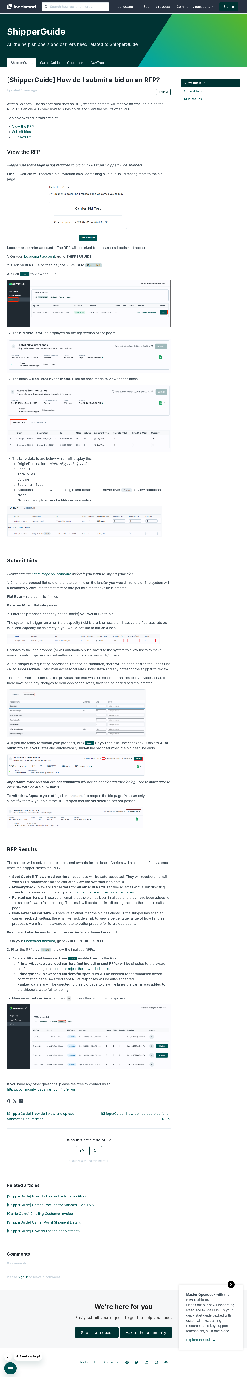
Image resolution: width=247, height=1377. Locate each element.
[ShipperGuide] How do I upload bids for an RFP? (46, 1196)
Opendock (75, 63)
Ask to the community (146, 1332)
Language (126, 6)
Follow (163, 92)
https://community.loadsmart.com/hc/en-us (41, 1089)
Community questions (194, 6)
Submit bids (21, 132)
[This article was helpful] (82, 1150)
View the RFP (23, 126)
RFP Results (21, 137)
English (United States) (97, 1362)
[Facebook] (8, 1101)
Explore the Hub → (201, 1340)
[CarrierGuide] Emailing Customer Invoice (40, 1214)
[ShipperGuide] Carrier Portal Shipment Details (44, 1222)
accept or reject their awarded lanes (105, 892)
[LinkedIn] (21, 1101)
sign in (23, 1277)
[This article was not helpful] (95, 1150)
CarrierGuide (50, 63)
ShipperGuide (22, 63)
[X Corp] (15, 1101)
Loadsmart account (39, 256)
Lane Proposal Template (51, 574)
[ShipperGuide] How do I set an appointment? (43, 1231)
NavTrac (97, 63)
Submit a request (157, 6)
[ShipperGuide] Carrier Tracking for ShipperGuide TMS (50, 1205)
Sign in (229, 6)
